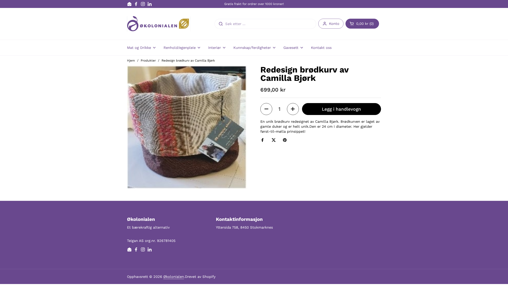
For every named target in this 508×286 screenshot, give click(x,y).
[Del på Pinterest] (286, 140)
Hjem (131, 60)
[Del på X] (274, 140)
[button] (362, 24)
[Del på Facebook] (263, 140)
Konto (334, 23)
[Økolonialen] (158, 24)
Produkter (148, 60)
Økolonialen (173, 276)
